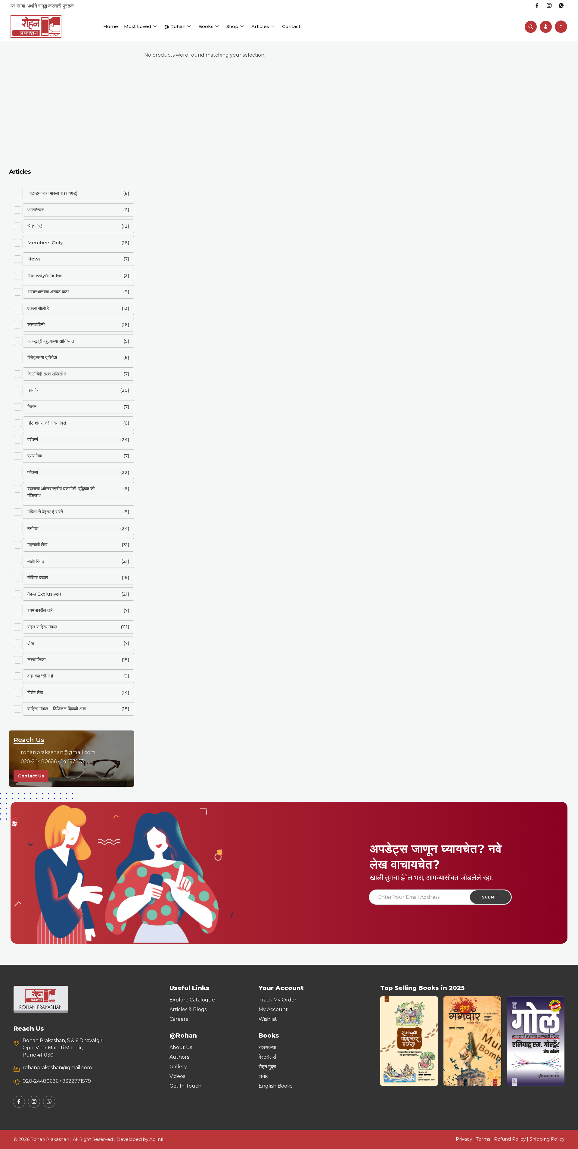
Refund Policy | (512, 1139)
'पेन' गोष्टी (35, 226)
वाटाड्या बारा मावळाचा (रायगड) (52, 193)
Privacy (464, 1139)
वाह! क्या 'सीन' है (40, 676)
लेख (30, 643)
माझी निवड (35, 561)
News (34, 259)
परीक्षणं (32, 439)
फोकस (32, 472)
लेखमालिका (36, 659)
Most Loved (137, 26)
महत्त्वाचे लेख (37, 544)
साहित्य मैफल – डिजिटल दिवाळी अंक (56, 709)
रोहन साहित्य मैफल (42, 627)
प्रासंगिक (34, 456)
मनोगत (32, 528)
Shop (232, 26)
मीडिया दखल (37, 577)
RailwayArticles (45, 275)
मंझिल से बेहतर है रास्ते (45, 512)
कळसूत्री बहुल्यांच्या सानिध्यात (50, 341)
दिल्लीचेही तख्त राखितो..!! (46, 374)
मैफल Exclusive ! (44, 594)
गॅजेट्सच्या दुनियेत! (42, 357)
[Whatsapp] (561, 6)
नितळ (31, 406)
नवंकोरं (33, 390)
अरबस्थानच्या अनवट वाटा (48, 291)
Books (205, 26)
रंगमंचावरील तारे (40, 610)
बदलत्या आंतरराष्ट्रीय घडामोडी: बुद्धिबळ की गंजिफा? (61, 492)
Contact (291, 26)
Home (110, 26)
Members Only (45, 242)
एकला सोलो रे (38, 308)
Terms (483, 1139)
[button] (387, 1041)
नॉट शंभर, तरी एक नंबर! (46, 423)
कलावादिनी (36, 324)
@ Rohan (174, 26)
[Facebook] (537, 6)
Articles (260, 26)
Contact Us (31, 776)
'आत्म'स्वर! (35, 210)
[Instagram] (549, 6)
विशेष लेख (35, 692)
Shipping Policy (547, 1139)
